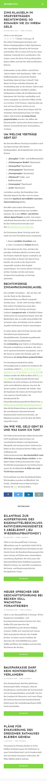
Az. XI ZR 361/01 (28, 369)
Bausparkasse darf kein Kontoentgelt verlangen (20, 671)
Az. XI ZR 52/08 (20, 372)
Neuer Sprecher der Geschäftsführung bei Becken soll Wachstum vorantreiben (23, 599)
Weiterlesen (23, 578)
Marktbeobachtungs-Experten (20, 227)
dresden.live (11, 4)
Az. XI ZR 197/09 (34, 372)
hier (15, 487)
